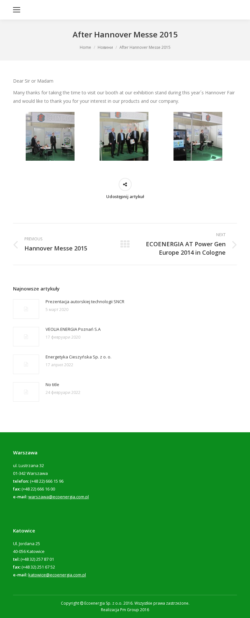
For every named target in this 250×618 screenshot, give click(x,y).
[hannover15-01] (198, 136)
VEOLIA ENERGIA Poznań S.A (73, 329)
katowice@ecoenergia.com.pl (57, 575)
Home (85, 47)
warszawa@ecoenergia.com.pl (58, 497)
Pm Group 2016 (134, 609)
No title (52, 384)
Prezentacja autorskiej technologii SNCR (85, 301)
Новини (105, 47)
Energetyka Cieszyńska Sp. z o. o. (78, 357)
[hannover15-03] (124, 136)
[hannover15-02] (50, 136)
